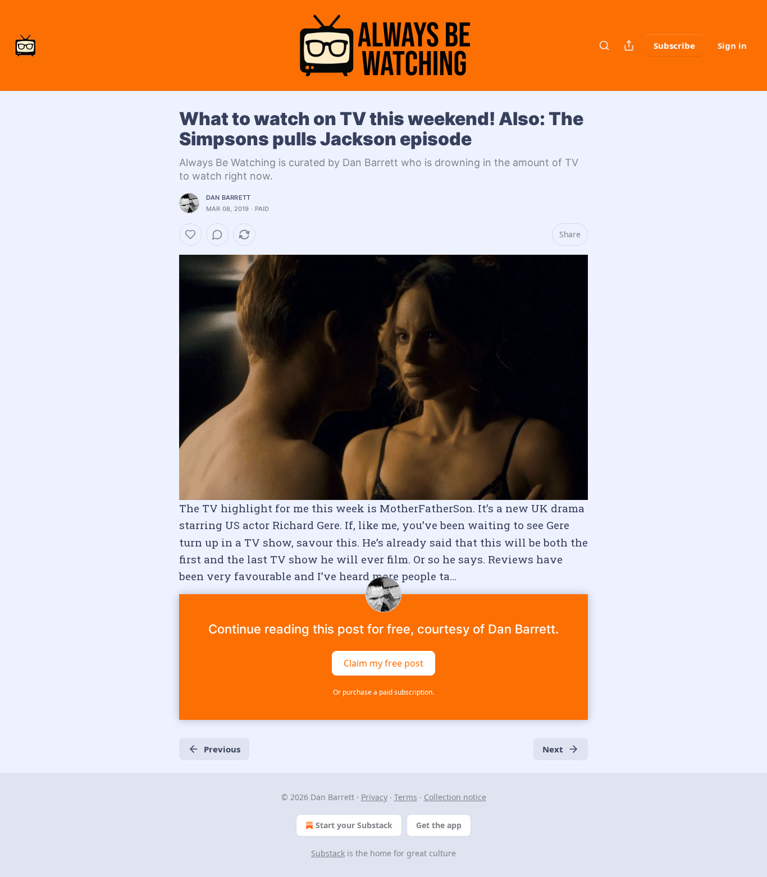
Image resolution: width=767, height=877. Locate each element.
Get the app (439, 825)
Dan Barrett (228, 197)
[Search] (604, 45)
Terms (405, 797)
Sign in (732, 45)
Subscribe (674, 45)
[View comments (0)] (217, 234)
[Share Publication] (629, 45)
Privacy (374, 797)
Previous (222, 749)
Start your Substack (354, 825)
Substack (328, 853)
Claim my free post (383, 662)
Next (552, 749)
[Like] (190, 234)
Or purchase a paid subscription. (383, 692)
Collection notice (455, 797)
